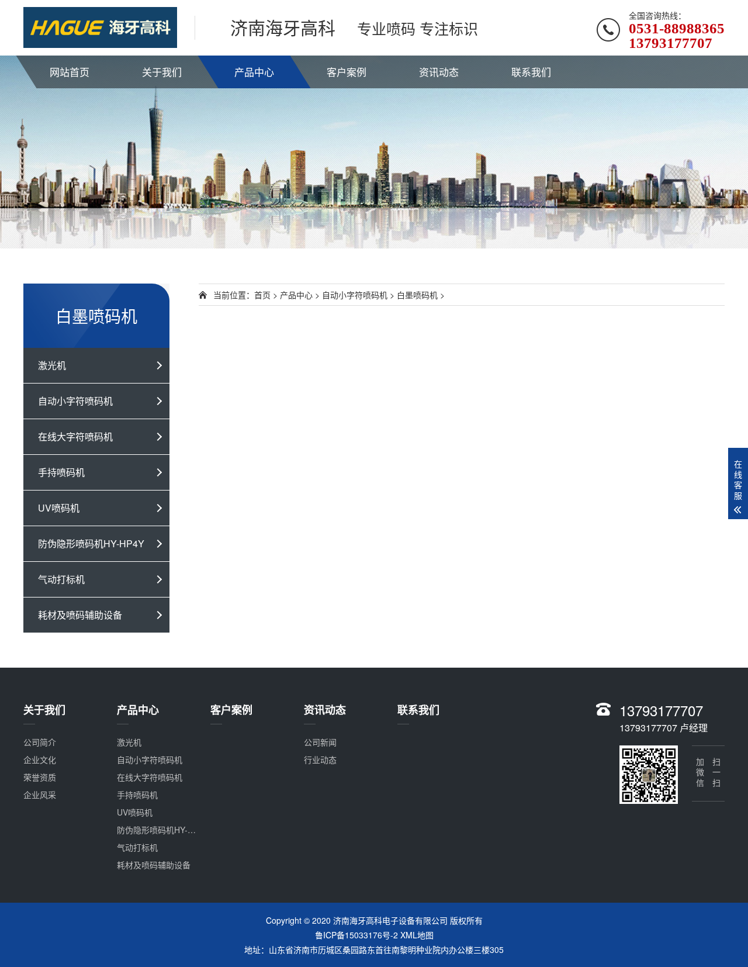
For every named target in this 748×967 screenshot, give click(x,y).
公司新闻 (320, 742)
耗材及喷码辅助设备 (80, 614)
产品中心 (254, 71)
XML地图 (417, 935)
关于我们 (162, 71)
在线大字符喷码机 (75, 436)
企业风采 (39, 794)
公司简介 (39, 742)
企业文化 (39, 759)
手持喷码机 (61, 472)
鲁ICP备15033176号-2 (356, 935)
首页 (262, 295)
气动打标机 (61, 579)
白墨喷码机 (417, 295)
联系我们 (531, 71)
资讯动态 (439, 71)
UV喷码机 (58, 507)
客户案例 (346, 71)
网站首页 (69, 71)
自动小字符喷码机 (75, 400)
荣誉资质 (39, 777)
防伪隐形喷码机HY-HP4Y (91, 543)
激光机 (52, 365)
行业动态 (320, 759)
